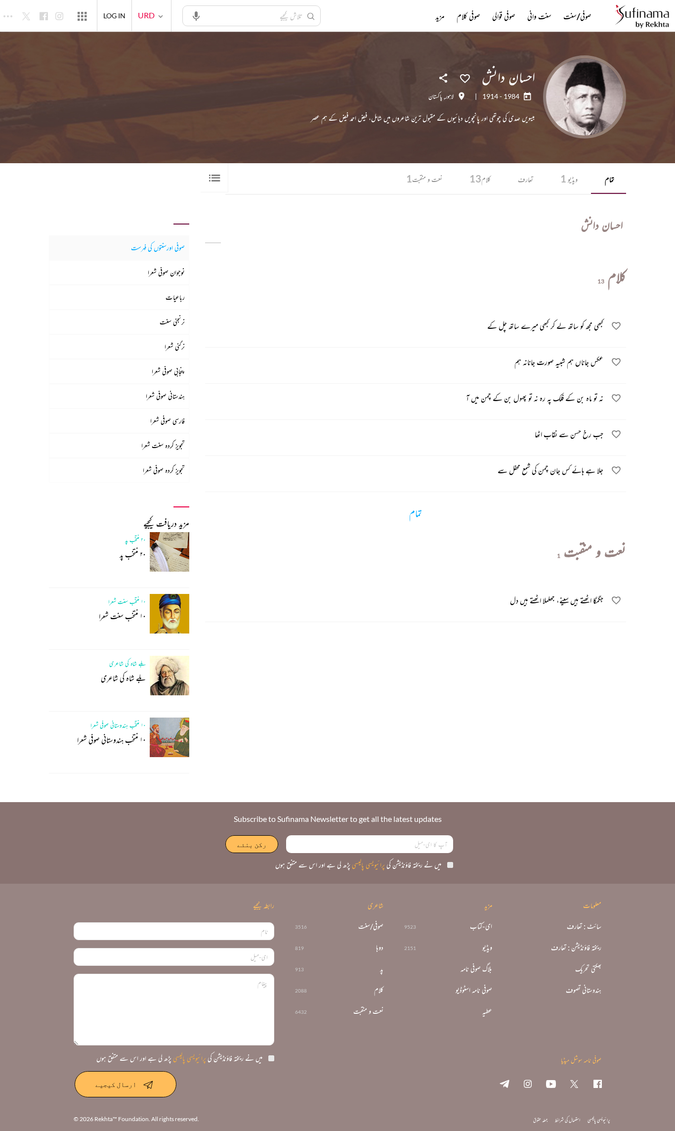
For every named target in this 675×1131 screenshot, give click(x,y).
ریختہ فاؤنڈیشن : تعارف (576, 948)
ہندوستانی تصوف (583, 990)
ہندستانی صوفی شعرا (165, 396)
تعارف (525, 179)
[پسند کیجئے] (465, 78)
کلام (480, 178)
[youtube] (551, 1083)
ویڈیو (569, 178)
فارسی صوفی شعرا (167, 420)
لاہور (449, 96)
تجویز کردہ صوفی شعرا (164, 470)
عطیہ (487, 1011)
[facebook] (597, 1083)
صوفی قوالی (503, 16)
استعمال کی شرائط (567, 1120)
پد (381, 969)
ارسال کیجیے (115, 1084)
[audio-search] (196, 15)
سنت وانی (539, 16)
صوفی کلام (468, 16)
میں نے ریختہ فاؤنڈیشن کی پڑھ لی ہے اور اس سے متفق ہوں (358, 864)
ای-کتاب (481, 926)
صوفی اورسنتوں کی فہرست (158, 247)
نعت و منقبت (424, 178)
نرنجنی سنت (172, 321)
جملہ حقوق (540, 1120)
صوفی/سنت (577, 16)
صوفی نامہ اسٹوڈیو (474, 990)
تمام (609, 179)
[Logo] (642, 17)
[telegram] (504, 1083)
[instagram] (528, 1083)
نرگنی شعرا (175, 346)
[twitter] (574, 1083)
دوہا (379, 948)
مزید (440, 16)
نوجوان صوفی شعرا (166, 272)
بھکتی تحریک (588, 969)
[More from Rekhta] (82, 16)
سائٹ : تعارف (584, 926)
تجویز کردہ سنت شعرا (163, 445)
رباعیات (175, 297)
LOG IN (114, 15)
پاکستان (435, 96)
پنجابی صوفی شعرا (168, 371)
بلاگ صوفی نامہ (476, 969)
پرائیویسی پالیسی (367, 864)
